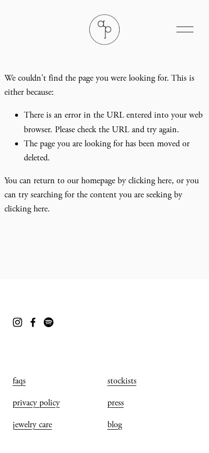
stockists (122, 380)
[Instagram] (17, 322)
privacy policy (36, 402)
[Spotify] (48, 322)
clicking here (150, 180)
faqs (19, 380)
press (115, 402)
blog (114, 424)
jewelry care (32, 424)
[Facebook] (33, 322)
